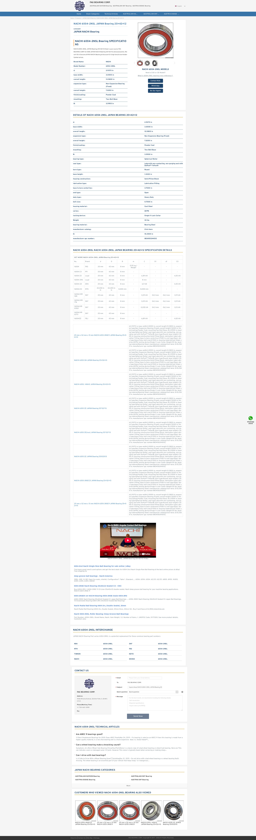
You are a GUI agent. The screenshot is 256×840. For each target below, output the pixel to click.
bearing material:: (80, 225)
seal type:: (77, 164)
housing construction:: (82, 179)
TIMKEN (77, 654)
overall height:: (80, 90)
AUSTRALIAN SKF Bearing (152, 14)
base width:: (78, 75)
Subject (119, 687)
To (117, 682)
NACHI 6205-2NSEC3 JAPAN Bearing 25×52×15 (92, 481)
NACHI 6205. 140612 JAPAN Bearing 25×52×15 (92, 384)
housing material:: (80, 206)
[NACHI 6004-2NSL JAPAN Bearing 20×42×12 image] (156, 40)
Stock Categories (92, 14)
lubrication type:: (80, 184)
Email (118, 678)
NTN (76, 649)
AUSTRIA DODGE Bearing (173, 14)
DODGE (132, 659)
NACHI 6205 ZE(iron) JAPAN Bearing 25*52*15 (92, 433)
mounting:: (78, 99)
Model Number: (80, 66)
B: (74, 104)
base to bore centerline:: (82, 188)
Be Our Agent (155, 91)
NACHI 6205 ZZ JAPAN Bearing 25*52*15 (90, 408)
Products (78, 18)
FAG (130, 649)
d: (74, 71)
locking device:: (79, 216)
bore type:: (77, 170)
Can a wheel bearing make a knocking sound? (98, 745)
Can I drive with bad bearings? (91, 755)
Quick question (122, 692)
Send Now (138, 716)
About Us (73, 838)
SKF (130, 644)
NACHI (76, 659)
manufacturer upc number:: (84, 239)
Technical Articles (111, 14)
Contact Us (82, 838)
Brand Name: (79, 62)
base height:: (78, 174)
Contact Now (155, 81)
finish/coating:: (80, 95)
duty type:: (77, 197)
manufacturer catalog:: (82, 229)
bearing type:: (78, 159)
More (128, 786)
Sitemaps (96, 838)
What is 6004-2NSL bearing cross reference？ (155, 76)
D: (74, 234)
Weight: (76, 220)
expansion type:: (80, 84)
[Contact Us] (251, 420)
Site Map (89, 838)
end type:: (77, 193)
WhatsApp (155, 86)
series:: (76, 211)
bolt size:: (77, 202)
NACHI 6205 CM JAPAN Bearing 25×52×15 (90, 360)
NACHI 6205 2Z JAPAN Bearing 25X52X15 (90, 457)
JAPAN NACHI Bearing (89, 18)
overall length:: (80, 79)
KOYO (131, 654)
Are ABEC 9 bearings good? (89, 734)
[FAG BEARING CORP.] (79, 5)
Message (119, 697)
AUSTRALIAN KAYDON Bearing (132, 14)
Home (79, 14)
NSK (76, 644)
